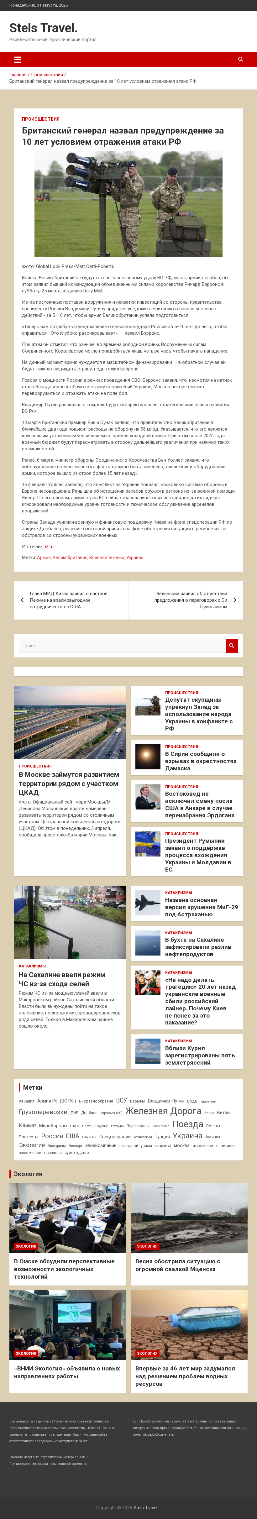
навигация (226, 1145)
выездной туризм (135, 1146)
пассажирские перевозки (40, 1152)
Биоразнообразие (96, 1101)
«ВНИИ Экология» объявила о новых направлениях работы (67, 1372)
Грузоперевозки (43, 1112)
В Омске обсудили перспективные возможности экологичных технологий (64, 1269)
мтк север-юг (202, 1146)
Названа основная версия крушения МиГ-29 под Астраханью (201, 907)
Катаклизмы (32, 966)
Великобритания (70, 557)
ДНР (74, 1112)
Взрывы (137, 1101)
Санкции (89, 1137)
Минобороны (53, 1125)
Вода (192, 1101)
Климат (27, 1126)
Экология (32, 1145)
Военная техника (106, 557)
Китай (223, 1112)
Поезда (187, 1124)
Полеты (213, 1126)
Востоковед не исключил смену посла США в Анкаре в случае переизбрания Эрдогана (199, 804)
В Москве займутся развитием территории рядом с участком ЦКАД (69, 783)
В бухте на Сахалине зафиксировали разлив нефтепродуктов (198, 947)
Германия (208, 1101)
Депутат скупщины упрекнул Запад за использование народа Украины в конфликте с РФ (199, 714)
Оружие (101, 1126)
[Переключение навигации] (17, 59)
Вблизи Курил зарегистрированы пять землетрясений (200, 1055)
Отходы (117, 1126)
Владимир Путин (166, 1101)
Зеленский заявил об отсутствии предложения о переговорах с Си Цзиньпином (191, 600)
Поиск (232, 646)
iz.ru (49, 546)
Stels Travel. (43, 28)
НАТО (74, 1126)
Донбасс (89, 1113)
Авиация (26, 1101)
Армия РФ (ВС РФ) (56, 1100)
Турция (162, 1136)
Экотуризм (57, 1146)
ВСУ (121, 1100)
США (72, 1136)
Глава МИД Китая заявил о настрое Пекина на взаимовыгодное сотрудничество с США (69, 600)
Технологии (143, 1137)
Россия (52, 1136)
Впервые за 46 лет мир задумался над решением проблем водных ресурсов (185, 1376)
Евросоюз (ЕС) (111, 1113)
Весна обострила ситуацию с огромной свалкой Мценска (177, 1265)
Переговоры (138, 1126)
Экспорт (75, 1146)
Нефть (87, 1126)
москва (182, 1145)
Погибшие (160, 1126)
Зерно (209, 1113)
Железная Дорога (163, 1111)
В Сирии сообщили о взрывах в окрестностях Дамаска (201, 761)
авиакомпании (101, 1145)
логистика (163, 1146)
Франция (212, 1137)
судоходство (77, 1152)
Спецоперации (115, 1136)
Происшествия (41, 119)
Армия (44, 557)
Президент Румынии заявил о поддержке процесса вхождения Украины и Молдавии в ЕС (198, 855)
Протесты (28, 1136)
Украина (135, 557)
